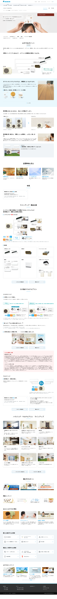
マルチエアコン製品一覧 (37, 471)
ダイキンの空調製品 (8, 10)
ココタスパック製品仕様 (19, 347)
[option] (6, 572)
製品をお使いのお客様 (20, 589)
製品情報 (36, 1)
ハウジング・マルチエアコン (7, 8)
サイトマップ (48, 1)
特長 (49, 8)
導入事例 (52, 8)
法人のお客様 (6, 589)
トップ (4, 10)
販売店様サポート (30, 5)
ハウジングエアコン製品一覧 (19, 471)
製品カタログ (37, 347)
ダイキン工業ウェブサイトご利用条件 (7, 593)
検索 (52, 1)
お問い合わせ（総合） (43, 1)
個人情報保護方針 (14, 593)
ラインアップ (45, 8)
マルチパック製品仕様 (19, 409)
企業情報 (39, 1)
